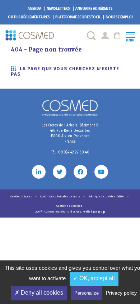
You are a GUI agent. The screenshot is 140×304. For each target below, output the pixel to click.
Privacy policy (121, 293)
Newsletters (58, 8)
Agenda (34, 8)
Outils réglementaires (29, 17)
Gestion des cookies (69, 205)
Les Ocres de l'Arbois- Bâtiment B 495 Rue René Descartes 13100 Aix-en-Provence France (70, 133)
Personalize (86, 293)
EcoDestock (77, 17)
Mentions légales (21, 196)
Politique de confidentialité (107, 196)
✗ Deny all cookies (39, 293)
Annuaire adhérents (94, 8)
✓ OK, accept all (94, 278)
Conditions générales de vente (60, 196)
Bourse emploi (119, 17)
